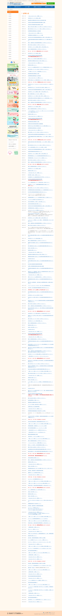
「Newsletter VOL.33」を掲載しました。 (35, 408)
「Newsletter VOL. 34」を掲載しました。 (35, 375)
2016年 (10, 35)
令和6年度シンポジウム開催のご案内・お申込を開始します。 (38, 91)
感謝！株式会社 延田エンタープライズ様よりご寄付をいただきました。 (40, 373)
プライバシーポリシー (12, 148)
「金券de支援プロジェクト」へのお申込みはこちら (36, 432)
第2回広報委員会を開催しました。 (34, 457)
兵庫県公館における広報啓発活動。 (34, 406)
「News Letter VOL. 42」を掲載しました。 (35, 77)
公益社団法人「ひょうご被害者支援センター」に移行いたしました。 (39, 599)
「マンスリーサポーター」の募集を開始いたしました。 (37, 442)
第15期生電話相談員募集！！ (33, 582)
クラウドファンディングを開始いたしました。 (36, 210)
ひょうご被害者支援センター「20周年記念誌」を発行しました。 (39, 182)
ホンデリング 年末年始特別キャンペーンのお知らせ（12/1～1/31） (39, 548)
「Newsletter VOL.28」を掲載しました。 (35, 531)
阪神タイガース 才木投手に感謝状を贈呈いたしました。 (37, 58)
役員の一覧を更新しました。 (33, 327)
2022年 (10, 22)
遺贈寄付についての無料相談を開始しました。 (36, 472)
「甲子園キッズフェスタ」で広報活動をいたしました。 (37, 71)
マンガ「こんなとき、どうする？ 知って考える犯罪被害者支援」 (39, 285)
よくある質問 (46, 612)
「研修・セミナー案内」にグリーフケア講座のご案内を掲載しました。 (40, 371)
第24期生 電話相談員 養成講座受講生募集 (35, 55)
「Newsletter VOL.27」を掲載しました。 (35, 544)
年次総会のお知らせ (31, 258)
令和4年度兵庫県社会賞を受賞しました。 (35, 203)
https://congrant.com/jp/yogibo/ (34, 213)
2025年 (10, 16)
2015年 (10, 37)
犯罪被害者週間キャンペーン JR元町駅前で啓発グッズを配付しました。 (40, 197)
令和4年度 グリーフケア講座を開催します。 (35, 238)
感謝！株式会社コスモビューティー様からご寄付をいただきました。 (39, 28)
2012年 (10, 43)
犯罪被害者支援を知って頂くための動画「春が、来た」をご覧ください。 (40, 468)
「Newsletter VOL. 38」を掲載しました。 (35, 252)
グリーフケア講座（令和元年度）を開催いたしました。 (37, 404)
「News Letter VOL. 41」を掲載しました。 (35, 116)
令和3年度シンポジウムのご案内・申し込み (35, 295)
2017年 (10, 33)
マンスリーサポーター (38, 3)
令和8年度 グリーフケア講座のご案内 (34, 18)
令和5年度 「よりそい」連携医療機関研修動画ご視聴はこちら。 (39, 184)
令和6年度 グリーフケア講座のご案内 (34, 106)
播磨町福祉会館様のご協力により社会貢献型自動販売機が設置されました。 (40, 256)
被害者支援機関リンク (12, 146)
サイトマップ (52, 612)
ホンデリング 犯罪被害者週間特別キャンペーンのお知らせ (38, 518)
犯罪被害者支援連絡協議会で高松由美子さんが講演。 (37, 410)
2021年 (10, 24)
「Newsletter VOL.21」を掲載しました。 (35, 601)
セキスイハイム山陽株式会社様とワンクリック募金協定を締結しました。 (40, 67)
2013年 (10, 41)
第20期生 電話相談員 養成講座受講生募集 (35, 333)
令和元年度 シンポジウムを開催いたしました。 (36, 436)
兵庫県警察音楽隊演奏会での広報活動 (34, 75)
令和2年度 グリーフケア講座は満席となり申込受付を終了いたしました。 (40, 354)
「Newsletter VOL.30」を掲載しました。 (35, 498)
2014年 (10, 39)
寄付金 (33, 567)
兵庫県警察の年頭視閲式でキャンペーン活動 (35, 35)
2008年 (10, 52)
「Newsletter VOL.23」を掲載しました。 (35, 578)
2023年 (10, 20)
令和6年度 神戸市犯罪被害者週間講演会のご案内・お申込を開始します (40, 89)
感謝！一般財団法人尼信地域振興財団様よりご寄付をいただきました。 (40, 42)
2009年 (10, 50)
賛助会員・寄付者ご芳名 (13, 139)
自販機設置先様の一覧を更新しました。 (35, 503)
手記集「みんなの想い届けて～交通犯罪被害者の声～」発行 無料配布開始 (40, 533)
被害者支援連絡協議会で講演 (33, 434)
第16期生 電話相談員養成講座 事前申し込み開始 (36, 563)
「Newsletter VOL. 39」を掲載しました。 (35, 172)
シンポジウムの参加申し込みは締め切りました (36, 199)
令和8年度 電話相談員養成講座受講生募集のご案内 (36, 22)
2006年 (10, 56)
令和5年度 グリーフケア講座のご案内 (34, 168)
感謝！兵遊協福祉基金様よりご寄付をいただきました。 (37, 108)
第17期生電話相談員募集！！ (33, 550)
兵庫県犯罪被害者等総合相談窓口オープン (35, 151)
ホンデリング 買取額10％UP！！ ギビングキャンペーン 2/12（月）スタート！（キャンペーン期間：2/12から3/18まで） (35, 508)
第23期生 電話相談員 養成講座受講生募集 (35, 118)
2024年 (10, 18)
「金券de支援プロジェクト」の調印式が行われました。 (37, 430)
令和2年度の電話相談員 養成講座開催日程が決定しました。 (38, 421)
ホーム (8, 9)
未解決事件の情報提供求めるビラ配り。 (35, 402)
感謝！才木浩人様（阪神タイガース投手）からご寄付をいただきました (40, 26)
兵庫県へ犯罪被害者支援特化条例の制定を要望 (36, 266)
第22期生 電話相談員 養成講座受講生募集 (35, 179)
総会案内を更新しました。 (32, 535)
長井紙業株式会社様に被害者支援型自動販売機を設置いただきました (39, 449)
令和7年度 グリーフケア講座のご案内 (34, 53)
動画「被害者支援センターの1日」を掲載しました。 (37, 93)
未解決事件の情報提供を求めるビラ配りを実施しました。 (37, 60)
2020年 (10, 26)
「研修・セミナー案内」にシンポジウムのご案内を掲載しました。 (39, 438)
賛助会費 (29, 567)
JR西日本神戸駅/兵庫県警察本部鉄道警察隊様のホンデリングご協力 (39, 134)
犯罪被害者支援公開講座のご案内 (33, 73)
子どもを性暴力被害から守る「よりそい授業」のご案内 (37, 147)
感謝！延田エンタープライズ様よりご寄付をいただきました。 (38, 69)
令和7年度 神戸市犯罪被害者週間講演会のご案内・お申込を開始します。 (40, 37)
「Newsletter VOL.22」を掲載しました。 (35, 595)
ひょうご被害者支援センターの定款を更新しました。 (37, 489)
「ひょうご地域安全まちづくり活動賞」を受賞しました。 (37, 580)
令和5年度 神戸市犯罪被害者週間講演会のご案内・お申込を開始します (40, 149)
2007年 (10, 54)
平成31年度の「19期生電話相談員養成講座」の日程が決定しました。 (40, 485)
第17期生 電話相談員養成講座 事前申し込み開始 (36, 537)
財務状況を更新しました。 (32, 114)
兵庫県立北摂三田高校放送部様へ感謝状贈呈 (35, 123)
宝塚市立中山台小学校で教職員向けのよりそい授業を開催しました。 (39, 125)
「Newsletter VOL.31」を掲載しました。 (35, 474)
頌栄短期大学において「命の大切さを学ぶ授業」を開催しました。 (39, 87)
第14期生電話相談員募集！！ (33, 597)
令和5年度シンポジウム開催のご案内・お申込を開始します (38, 153)
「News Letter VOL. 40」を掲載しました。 (35, 130)
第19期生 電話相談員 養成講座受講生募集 (35, 470)
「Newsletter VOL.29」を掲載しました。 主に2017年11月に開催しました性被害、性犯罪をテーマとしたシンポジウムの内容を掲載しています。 (38, 513)
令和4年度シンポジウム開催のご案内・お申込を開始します (38, 217)
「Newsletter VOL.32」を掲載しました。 (35, 464)
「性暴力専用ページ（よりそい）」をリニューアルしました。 (38, 356)
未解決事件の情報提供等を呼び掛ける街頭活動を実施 (37, 20)
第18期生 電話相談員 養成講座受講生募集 (35, 505)
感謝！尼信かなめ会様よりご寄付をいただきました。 (37, 44)
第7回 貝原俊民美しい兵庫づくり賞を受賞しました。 (37, 201)
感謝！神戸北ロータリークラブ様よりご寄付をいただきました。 (39, 363)
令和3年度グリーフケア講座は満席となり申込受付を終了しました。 (39, 313)
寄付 (32, 3)
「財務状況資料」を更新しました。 (34, 527)
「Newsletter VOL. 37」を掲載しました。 (35, 274)
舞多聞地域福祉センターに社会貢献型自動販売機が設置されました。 (39, 155)
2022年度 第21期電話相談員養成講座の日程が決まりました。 (39, 287)
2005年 (10, 58)
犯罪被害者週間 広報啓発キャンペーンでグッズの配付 (37, 425)
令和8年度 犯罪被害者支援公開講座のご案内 (35, 24)
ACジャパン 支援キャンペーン (33, 529)
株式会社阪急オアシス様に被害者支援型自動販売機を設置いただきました (40, 451)
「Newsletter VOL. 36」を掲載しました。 (35, 331)
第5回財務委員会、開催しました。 (34, 400)
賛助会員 (44, 3)
